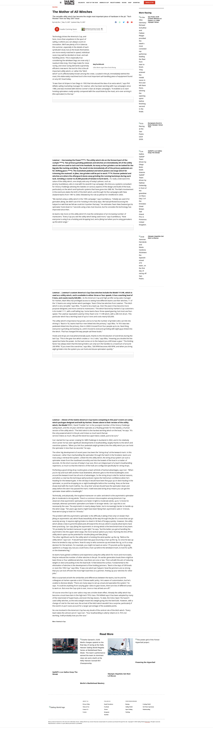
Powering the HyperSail (145, 662)
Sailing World (128, 707)
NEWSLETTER (150, 2)
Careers (85, 712)
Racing (124, 2)
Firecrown (147, 721)
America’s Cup (104, 2)
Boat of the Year (92, 2)
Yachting (127, 712)
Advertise (136, 2)
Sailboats (81, 2)
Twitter (106, 709)
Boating (127, 704)
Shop (129, 2)
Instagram (106, 712)
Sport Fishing (128, 709)
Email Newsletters (108, 704)
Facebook (106, 707)
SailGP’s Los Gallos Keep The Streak (155, 152)
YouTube (106, 714)
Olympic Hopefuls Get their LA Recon (156, 237)
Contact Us (85, 709)
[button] (116, 22)
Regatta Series (115, 2)
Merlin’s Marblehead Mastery (92, 683)
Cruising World (147, 704)
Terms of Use (86, 707)
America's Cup (61, 621)
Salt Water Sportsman (148, 707)
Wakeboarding (146, 709)
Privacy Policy (86, 704)
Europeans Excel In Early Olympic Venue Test (155, 125)
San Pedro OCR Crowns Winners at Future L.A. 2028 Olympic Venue (154, 19)
